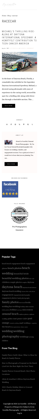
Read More (8, 105)
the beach (6, 326)
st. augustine (33, 323)
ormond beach (10, 314)
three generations (15, 327)
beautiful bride (21, 273)
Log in (19, 413)
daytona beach (12, 287)
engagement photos (9, 298)
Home (4, 16)
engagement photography (22, 295)
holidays (13, 310)
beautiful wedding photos (15, 278)
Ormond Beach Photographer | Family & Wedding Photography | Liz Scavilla (9, 5)
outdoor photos (24, 314)
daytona (30, 282)
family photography (23, 298)
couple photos (16, 282)
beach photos (15, 268)
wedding (7, 331)
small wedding (24, 323)
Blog (9, 16)
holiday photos (6, 310)
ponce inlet (22, 318)
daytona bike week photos (28, 291)
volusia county (24, 327)
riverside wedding (14, 323)
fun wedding (14, 306)
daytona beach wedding (11, 291)
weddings (24, 336)
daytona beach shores (29, 287)
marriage (19, 310)
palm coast (12, 318)
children (6, 282)
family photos (10, 302)
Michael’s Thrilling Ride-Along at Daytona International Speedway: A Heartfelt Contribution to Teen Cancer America (19, 37)
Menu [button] (35, 4)
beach (4, 263)
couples (24, 282)
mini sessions (27, 310)
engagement (7, 294)
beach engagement (14, 263)
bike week (31, 278)
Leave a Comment (27, 48)
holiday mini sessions (27, 307)
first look (22, 303)
